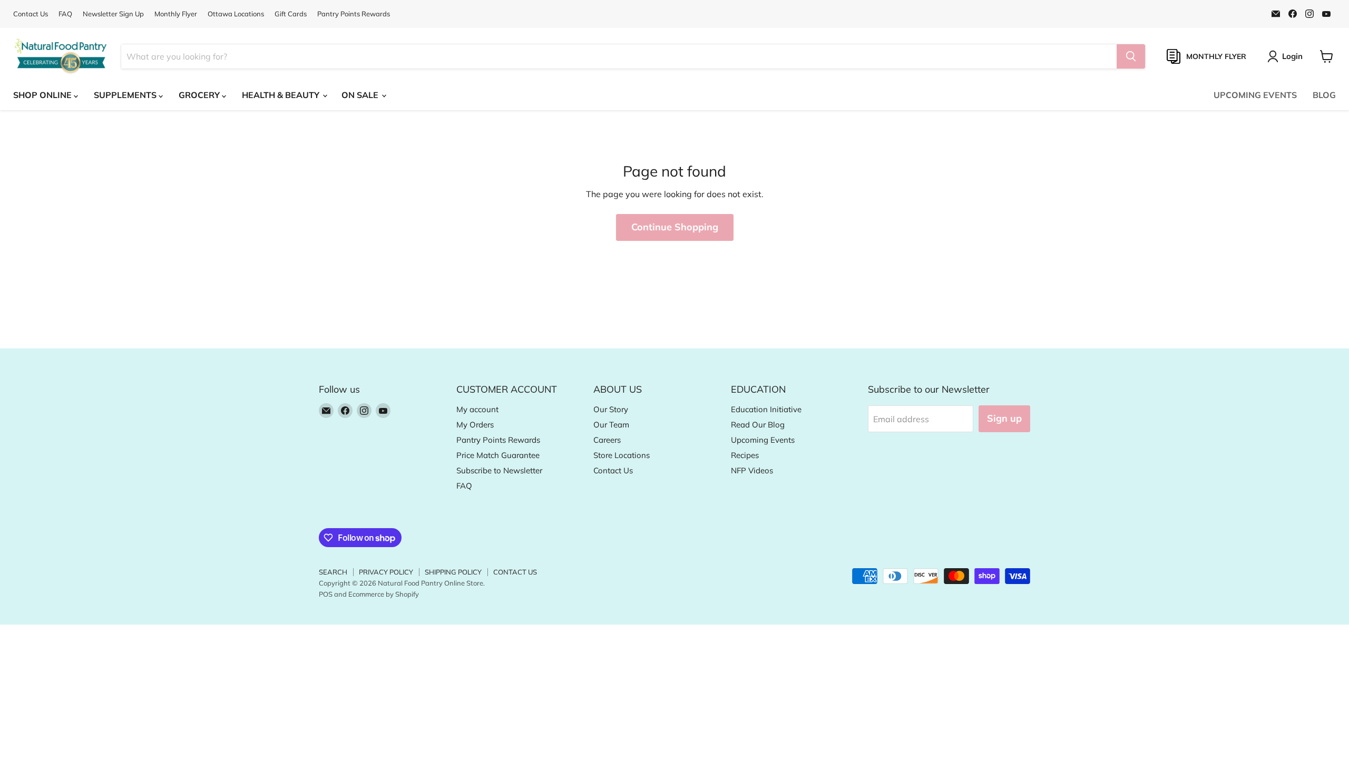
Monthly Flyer (175, 14)
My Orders (475, 425)
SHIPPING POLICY (453, 572)
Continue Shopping (674, 227)
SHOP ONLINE (43, 95)
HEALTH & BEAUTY (281, 95)
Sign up (1004, 418)
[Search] (1131, 56)
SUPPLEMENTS (126, 95)
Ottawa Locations (236, 14)
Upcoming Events (763, 440)
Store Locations (621, 455)
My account (477, 409)
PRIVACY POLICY (386, 572)
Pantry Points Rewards (353, 14)
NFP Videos (752, 470)
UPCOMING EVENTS (1255, 95)
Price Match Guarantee (498, 455)
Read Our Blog (758, 425)
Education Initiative (766, 409)
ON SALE (360, 95)
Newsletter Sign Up (113, 14)
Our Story (610, 409)
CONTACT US (515, 572)
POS (326, 594)
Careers (607, 440)
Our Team (611, 425)
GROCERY (200, 95)
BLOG (1324, 95)
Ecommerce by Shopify (383, 594)
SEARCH (333, 572)
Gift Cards (291, 14)
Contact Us (30, 14)
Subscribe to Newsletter (499, 470)
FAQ (65, 14)
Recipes (745, 455)
